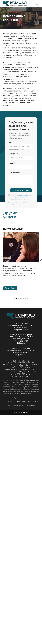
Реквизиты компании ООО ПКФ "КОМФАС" (21, 405)
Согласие (14, 197)
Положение (23, 195)
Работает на (21, 412)
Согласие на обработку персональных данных (21, 401)
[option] (21, 258)
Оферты (13, 204)
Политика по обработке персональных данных (21, 398)
